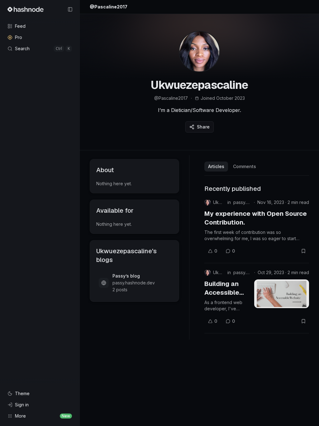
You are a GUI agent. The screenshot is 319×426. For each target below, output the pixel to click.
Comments (244, 166)
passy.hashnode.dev (242, 202)
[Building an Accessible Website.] (281, 293)
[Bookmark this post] (303, 251)
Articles (216, 166)
